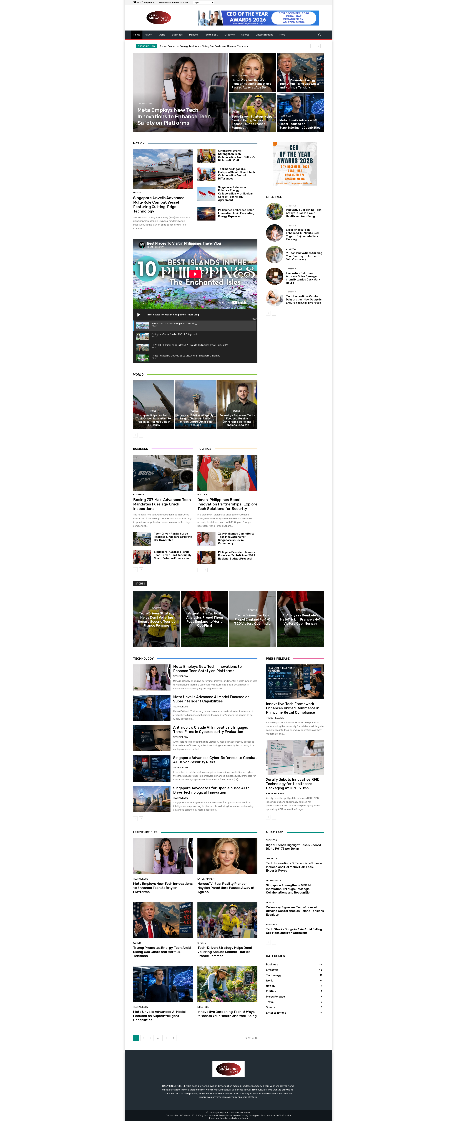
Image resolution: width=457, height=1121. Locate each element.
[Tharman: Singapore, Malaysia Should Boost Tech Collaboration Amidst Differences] (206, 174)
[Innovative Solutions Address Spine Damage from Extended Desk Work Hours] (274, 276)
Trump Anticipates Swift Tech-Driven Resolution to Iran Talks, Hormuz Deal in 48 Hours (153, 420)
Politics (202, 494)
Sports (235, 112)
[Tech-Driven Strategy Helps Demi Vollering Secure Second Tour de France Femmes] (252, 112)
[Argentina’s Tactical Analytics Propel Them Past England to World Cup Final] (204, 619)
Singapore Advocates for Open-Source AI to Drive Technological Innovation (211, 790)
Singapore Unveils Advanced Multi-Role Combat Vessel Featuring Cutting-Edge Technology (159, 205)
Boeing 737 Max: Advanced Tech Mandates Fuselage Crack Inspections (162, 504)
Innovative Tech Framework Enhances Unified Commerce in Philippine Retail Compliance (292, 708)
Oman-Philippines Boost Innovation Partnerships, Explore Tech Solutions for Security (227, 504)
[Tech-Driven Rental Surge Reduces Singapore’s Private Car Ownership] (142, 539)
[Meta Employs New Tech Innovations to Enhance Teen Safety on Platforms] (180, 92)
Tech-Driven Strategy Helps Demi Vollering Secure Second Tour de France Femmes (224, 952)
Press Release (275, 718)
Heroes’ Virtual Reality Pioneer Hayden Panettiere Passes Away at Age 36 (226, 888)
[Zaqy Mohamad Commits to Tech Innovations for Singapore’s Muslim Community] (206, 539)
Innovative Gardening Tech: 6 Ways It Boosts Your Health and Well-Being (304, 213)
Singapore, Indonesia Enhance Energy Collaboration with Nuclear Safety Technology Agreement (235, 194)
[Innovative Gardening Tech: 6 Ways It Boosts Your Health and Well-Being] (274, 211)
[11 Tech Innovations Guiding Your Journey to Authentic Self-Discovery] (274, 254)
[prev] (312, 46)
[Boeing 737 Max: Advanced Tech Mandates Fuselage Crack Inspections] (163, 473)
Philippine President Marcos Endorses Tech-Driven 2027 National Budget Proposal (236, 555)
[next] (318, 46)
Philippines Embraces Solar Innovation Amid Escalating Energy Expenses (236, 213)
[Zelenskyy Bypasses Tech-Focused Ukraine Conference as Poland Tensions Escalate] (237, 404)
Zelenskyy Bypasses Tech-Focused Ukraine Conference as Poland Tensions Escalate (237, 420)
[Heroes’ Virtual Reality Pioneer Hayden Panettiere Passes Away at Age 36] (252, 72)
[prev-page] (135, 435)
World (282, 76)
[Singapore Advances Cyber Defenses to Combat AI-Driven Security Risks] (151, 768)
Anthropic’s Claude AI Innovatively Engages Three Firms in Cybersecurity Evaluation (210, 729)
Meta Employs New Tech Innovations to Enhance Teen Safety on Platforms (207, 668)
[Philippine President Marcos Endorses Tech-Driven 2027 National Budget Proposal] (206, 557)
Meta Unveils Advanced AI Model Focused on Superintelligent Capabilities (203, 46)
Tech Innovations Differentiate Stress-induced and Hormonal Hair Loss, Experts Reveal (294, 866)
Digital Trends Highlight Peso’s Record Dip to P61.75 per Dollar (293, 846)
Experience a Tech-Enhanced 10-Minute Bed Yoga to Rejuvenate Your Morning (302, 234)
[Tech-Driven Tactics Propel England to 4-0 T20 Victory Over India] (252, 619)
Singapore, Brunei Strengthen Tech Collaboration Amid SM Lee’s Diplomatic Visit (236, 155)
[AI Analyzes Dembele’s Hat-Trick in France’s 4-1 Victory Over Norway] (300, 619)
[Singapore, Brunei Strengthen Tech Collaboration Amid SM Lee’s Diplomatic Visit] (206, 156)
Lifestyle (291, 206)
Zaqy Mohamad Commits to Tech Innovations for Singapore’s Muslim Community (236, 538)
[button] (319, 35)
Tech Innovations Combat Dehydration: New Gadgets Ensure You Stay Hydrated (304, 299)
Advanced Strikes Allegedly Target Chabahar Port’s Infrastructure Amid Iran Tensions (195, 420)
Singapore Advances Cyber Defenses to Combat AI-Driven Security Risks (215, 760)
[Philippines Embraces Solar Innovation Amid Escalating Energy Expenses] (206, 214)
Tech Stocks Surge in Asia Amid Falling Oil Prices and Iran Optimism (294, 931)
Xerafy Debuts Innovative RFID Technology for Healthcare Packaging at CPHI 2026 (293, 783)
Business (138, 494)
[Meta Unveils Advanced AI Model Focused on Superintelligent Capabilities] (300, 112)
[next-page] (141, 435)
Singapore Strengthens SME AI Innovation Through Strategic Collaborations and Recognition (288, 889)
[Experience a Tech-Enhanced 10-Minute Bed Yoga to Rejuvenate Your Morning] (274, 233)
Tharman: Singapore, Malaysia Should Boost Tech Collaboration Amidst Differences (236, 173)
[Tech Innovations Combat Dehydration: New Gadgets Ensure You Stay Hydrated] (274, 298)
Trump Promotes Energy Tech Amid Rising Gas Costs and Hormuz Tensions (162, 952)
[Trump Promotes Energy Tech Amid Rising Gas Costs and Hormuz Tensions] (300, 72)
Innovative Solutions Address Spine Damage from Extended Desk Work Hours (303, 278)
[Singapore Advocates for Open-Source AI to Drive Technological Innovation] (151, 799)
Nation (137, 192)
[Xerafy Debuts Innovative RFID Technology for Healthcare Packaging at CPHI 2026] (295, 757)
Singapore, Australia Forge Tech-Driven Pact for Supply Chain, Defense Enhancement (173, 555)
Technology (145, 103)
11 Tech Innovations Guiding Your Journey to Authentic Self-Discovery (304, 256)
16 (166, 1037)
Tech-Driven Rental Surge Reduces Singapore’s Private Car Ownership (173, 537)
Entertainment (240, 76)
